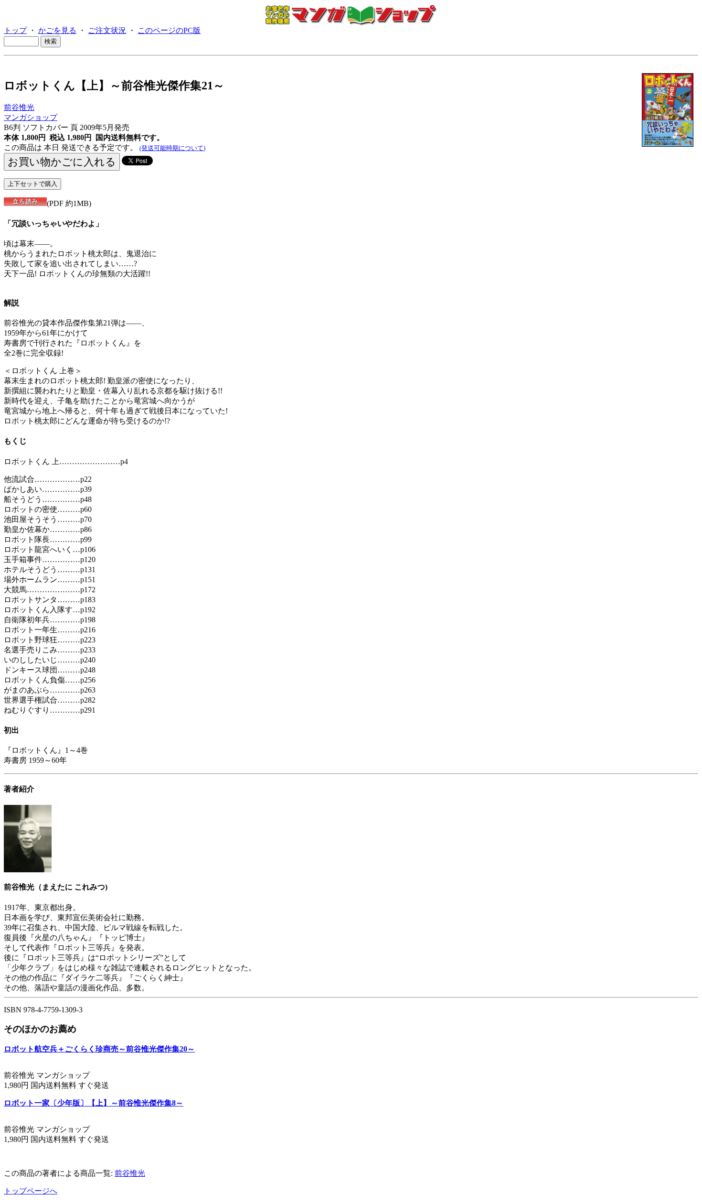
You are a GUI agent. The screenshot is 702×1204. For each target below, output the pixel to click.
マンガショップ (30, 117)
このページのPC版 (169, 30)
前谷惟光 (19, 107)
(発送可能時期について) (172, 148)
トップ (15, 30)
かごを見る (57, 30)
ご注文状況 (107, 30)
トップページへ (30, 1191)
